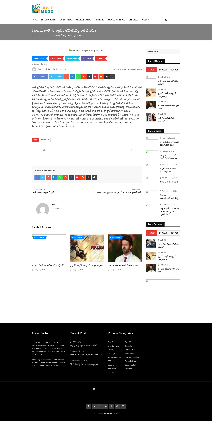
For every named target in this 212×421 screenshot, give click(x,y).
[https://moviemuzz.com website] (46, 69)
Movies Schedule (116, 20)
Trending (99, 20)
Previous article (39, 190)
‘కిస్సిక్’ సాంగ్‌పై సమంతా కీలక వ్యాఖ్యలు (84, 364)
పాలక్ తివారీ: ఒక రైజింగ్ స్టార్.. (43, 192)
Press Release (131, 361)
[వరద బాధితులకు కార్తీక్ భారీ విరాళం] (151, 105)
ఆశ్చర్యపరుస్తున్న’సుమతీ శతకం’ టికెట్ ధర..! (85, 345)
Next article (136, 190)
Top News (87, 58)
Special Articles (131, 365)
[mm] (49, 69)
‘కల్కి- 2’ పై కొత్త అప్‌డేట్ (169, 182)
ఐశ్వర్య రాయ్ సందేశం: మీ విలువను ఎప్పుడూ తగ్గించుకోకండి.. (169, 211)
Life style (133, 20)
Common (174, 70)
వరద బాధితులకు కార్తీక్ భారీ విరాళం (123, 265)
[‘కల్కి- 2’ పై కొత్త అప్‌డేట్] (152, 182)
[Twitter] (43, 177)
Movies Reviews (83, 20)
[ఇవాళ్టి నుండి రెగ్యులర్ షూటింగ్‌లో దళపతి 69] (152, 155)
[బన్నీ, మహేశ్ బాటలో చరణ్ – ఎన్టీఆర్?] (151, 80)
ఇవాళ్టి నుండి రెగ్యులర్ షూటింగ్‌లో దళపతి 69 (86, 355)
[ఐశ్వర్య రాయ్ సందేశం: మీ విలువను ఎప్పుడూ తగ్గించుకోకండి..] (152, 208)
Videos (145, 20)
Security (111, 365)
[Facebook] (37, 177)
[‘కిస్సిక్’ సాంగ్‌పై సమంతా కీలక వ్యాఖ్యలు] (152, 168)
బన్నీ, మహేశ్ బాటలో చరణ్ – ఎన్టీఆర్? (48, 265)
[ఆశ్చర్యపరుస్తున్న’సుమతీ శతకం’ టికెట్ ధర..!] (152, 142)
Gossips (111, 350)
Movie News (72, 58)
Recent (151, 70)
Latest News (66, 20)
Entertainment (48, 20)
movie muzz (45, 140)
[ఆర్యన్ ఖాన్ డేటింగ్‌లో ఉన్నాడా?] (151, 117)
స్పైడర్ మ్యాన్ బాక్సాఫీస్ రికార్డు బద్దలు (86, 265)
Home (34, 20)
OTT (109, 361)
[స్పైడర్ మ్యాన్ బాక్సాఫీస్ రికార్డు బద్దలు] (151, 92)
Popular (163, 70)
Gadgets (128, 346)
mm (53, 204)
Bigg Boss (112, 342)
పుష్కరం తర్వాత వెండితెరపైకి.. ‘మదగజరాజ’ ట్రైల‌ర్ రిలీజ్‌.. (119, 192)
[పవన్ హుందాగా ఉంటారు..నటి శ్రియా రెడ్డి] (152, 195)
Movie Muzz (109, 413)
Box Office (129, 342)
